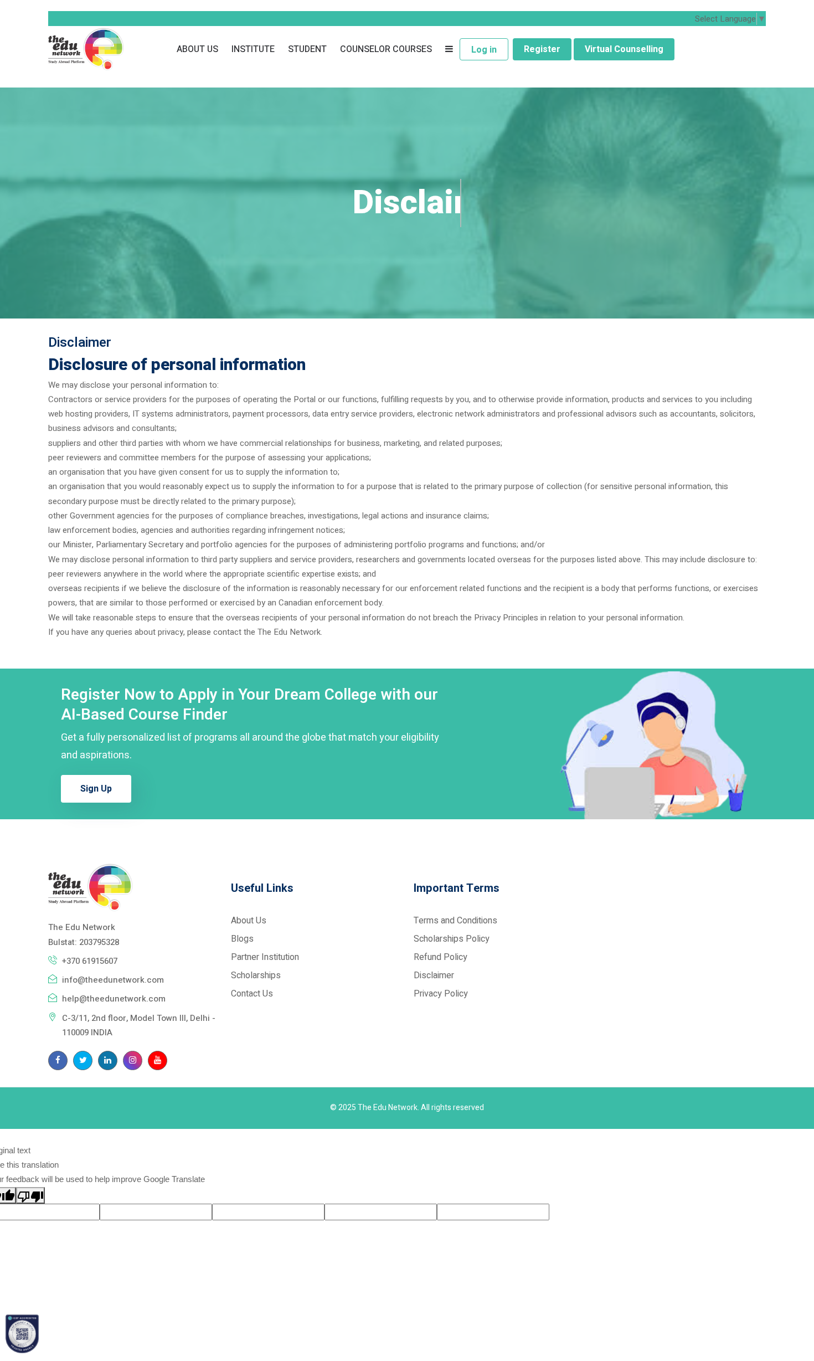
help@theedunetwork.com (114, 999)
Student (307, 49)
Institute (253, 49)
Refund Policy (440, 957)
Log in (484, 50)
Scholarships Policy (452, 939)
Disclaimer (434, 975)
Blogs (242, 939)
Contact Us (252, 993)
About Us (197, 49)
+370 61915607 (89, 961)
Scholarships (256, 975)
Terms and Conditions (455, 920)
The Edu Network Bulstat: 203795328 (83, 934)
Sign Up (96, 788)
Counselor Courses (386, 49)
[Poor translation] (30, 1195)
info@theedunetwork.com (113, 980)
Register (542, 49)
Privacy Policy (441, 993)
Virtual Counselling (624, 49)
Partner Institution (265, 957)
